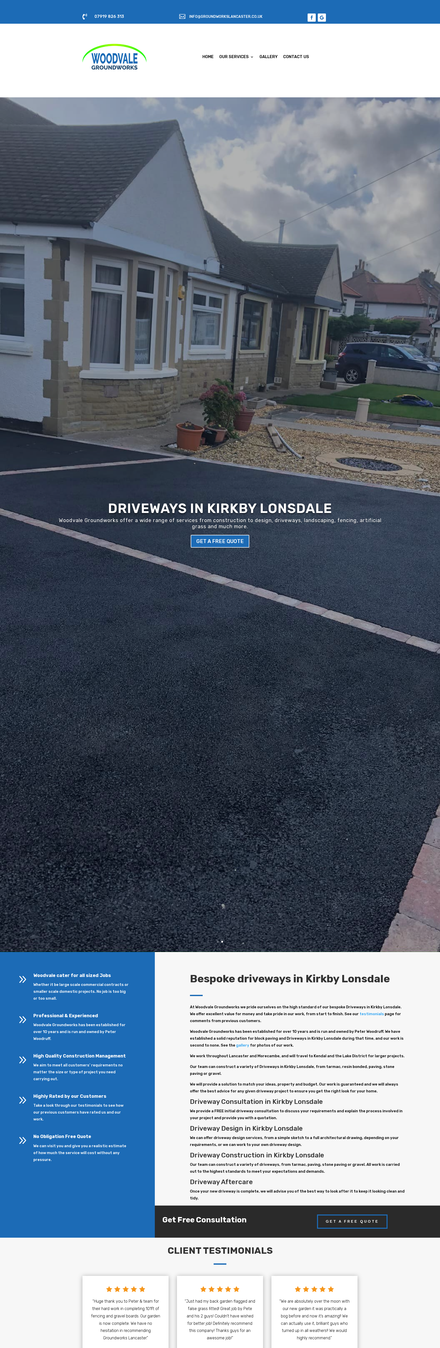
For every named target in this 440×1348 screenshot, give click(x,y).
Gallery (268, 56)
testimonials (372, 1014)
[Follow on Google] (322, 18)
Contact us (296, 56)
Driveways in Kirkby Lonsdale (220, 508)
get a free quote (220, 541)
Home (208, 56)
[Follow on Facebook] (312, 18)
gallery (242, 1045)
